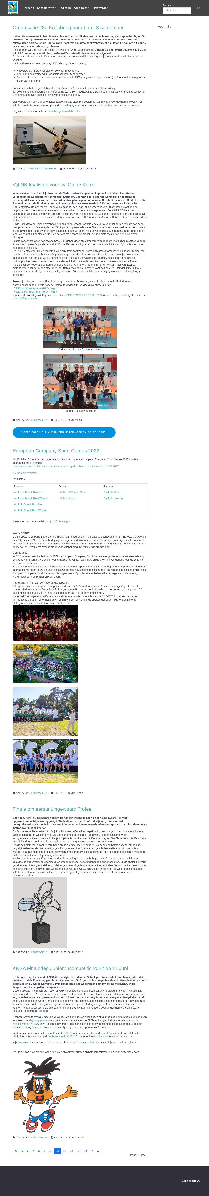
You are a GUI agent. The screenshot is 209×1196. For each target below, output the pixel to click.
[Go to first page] (16, 1151)
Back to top (189, 1181)
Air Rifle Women (113, 498)
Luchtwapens (38, 420)
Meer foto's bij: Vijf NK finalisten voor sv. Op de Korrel (65, 432)
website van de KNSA (61, 1036)
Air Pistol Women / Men (72, 492)
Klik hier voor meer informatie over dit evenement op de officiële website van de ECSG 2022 (66, 466)
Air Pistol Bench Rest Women (31, 498)
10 (50, 1150)
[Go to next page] (92, 1151)
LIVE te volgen (61, 521)
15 (85, 1150)
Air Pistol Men (67, 498)
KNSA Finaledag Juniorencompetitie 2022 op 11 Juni (70, 968)
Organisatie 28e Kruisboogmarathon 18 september (68, 27)
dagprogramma (38, 1020)
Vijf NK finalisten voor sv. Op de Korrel (54, 184)
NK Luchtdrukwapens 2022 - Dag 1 (36, 288)
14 (78, 1150)
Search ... (168, 5)
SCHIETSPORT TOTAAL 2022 (84, 295)
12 (64, 1150)
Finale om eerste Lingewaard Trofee (52, 809)
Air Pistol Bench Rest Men (29, 492)
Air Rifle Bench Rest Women (30, 510)
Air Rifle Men (111, 492)
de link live (93, 1042)
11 (57, 1150)
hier (89, 547)
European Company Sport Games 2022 (56, 450)
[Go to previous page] (22, 1151)
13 (71, 1150)
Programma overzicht (25, 473)
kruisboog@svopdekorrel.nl (64, 111)
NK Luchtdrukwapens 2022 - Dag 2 (36, 291)
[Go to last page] (98, 1151)
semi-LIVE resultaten (25, 298)
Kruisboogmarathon (43, 168)
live (20, 1042)
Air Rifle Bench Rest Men (28, 504)
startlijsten (100, 1036)
